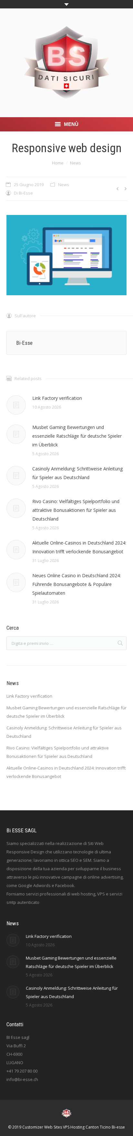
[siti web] (66, 255)
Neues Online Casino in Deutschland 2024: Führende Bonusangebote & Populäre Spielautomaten (76, 584)
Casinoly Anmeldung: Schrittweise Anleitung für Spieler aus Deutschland (77, 473)
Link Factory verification (57, 398)
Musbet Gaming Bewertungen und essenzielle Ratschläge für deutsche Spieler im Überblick (77, 436)
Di (23, 193)
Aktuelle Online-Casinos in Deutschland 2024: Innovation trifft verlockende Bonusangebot (79, 547)
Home (58, 163)
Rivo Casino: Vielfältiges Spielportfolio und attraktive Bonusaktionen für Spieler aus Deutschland (75, 510)
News (75, 163)
